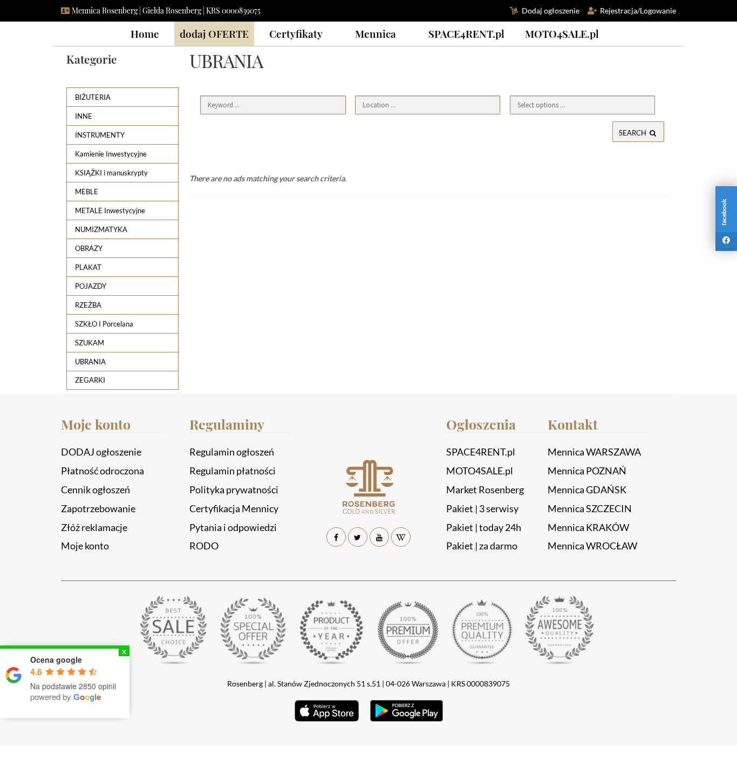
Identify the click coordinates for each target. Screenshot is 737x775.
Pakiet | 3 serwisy (482, 508)
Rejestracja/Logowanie (638, 10)
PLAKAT (88, 267)
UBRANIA (90, 361)
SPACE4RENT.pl (466, 33)
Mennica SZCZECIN (590, 508)
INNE (83, 116)
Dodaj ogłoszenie (550, 10)
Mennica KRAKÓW (588, 527)
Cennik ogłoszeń (95, 489)
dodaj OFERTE (214, 33)
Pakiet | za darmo (481, 546)
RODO (204, 546)
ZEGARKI (90, 380)
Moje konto (85, 546)
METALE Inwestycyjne (110, 210)
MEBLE (86, 191)
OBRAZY (89, 248)
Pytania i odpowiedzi (233, 527)
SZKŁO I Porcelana (104, 323)
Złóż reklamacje (94, 527)
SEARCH (633, 132)
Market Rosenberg (485, 489)
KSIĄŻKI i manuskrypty (111, 172)
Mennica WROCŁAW (592, 546)
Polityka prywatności (233, 489)
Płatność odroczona (102, 471)
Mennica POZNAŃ (587, 471)
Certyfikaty (296, 33)
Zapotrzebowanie (98, 508)
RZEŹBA (88, 305)
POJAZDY (90, 286)
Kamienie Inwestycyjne (111, 153)
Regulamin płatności (232, 471)
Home (145, 33)
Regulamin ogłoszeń (231, 452)
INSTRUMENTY (100, 135)
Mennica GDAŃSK (587, 489)
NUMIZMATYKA (101, 229)
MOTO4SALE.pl (562, 33)
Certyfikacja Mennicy (233, 508)
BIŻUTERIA (93, 97)
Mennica (375, 33)
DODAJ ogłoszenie (101, 452)
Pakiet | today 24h (483, 527)
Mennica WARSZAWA (594, 452)
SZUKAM (89, 342)
